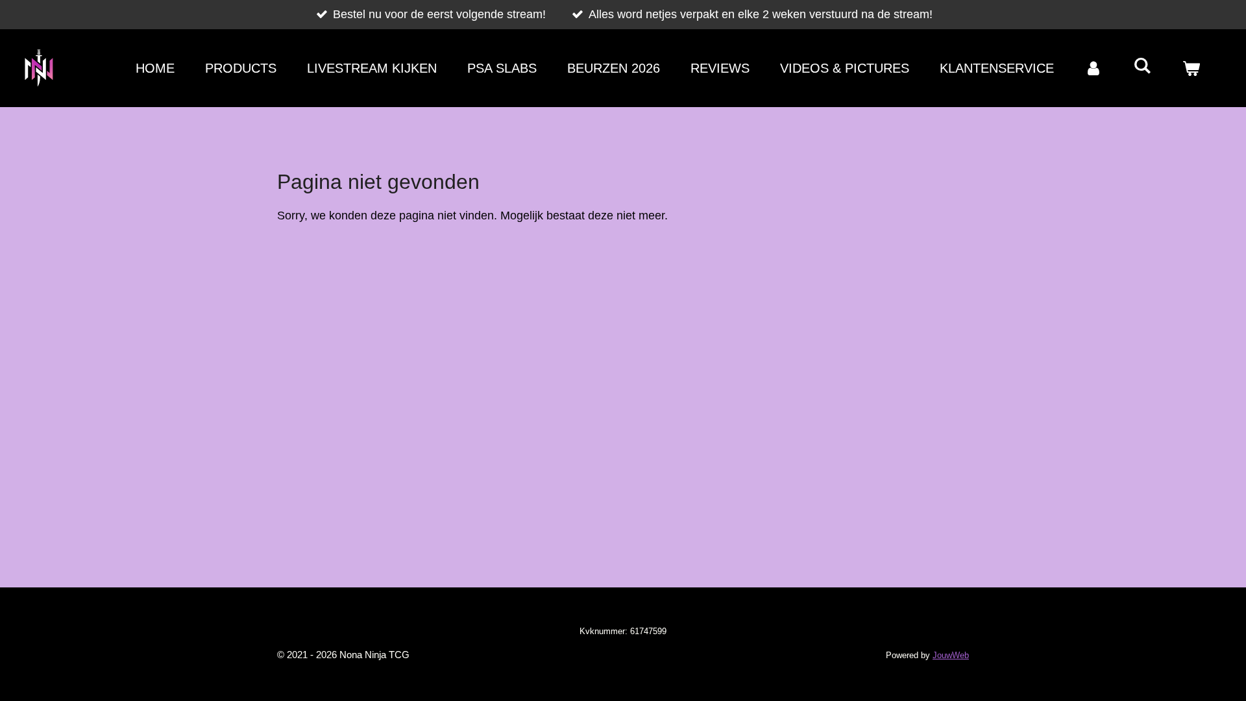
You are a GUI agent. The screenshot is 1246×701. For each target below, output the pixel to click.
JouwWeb (951, 655)
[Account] (1093, 68)
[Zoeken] (1142, 66)
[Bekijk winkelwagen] (1190, 68)
